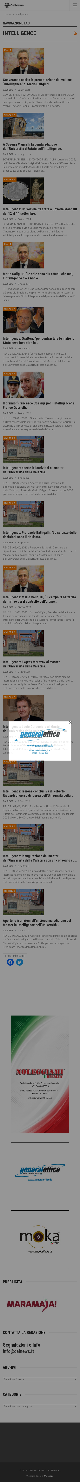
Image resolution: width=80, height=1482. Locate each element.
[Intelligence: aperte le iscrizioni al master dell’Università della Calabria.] (23, 449)
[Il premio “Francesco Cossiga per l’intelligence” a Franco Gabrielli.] (23, 385)
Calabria (9, 114)
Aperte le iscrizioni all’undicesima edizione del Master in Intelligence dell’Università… (37, 922)
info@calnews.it (18, 1351)
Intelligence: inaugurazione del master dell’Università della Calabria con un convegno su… (40, 858)
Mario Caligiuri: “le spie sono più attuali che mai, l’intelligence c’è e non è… (38, 276)
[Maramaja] (32, 1305)
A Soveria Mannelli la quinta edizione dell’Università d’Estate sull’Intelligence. (32, 146)
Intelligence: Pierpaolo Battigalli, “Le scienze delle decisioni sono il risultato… (40, 534)
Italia (7, 50)
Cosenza (9, 891)
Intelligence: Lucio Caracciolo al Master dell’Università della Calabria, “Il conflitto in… (36, 729)
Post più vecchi (15, 956)
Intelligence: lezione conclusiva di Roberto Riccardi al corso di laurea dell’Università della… (38, 793)
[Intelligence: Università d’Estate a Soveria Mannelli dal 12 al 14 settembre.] (23, 190)
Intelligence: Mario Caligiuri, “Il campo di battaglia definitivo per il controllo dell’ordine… (39, 599)
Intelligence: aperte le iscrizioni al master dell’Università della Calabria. (33, 470)
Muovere (49, 1475)
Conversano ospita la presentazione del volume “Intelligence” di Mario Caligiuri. (37, 82)
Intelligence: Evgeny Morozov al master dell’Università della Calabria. (31, 664)
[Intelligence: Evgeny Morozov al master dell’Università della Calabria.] (23, 643)
